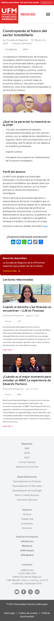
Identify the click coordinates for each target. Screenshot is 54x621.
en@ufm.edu (27, 570)
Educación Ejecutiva (27, 499)
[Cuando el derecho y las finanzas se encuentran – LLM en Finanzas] (27, 293)
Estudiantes (11, 49)
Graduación (27, 523)
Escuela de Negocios (17, 40)
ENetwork (27, 546)
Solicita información (27, 536)
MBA (19, 394)
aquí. (45, 226)
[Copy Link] (35, 242)
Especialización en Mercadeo (27, 486)
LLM (19, 321)
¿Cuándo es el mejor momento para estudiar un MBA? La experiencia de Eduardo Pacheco (27, 380)
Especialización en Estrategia (27, 490)
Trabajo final (27, 519)
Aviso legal (9, 613)
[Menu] (48, 14)
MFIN (27, 453)
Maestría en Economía (27, 466)
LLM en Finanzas (27, 462)
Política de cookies (28, 613)
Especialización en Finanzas (27, 481)
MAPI (25, 49)
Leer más (7, 349)
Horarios (27, 514)
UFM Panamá (27, 550)
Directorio (27, 528)
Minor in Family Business (27, 495)
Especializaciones (27, 476)
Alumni (8, 321)
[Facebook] (18, 242)
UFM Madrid (27, 555)
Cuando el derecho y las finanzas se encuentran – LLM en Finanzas (27, 308)
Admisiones (27, 541)
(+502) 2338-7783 (27, 573)
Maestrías (27, 444)
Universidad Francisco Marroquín (30, 604)
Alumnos (27, 509)
